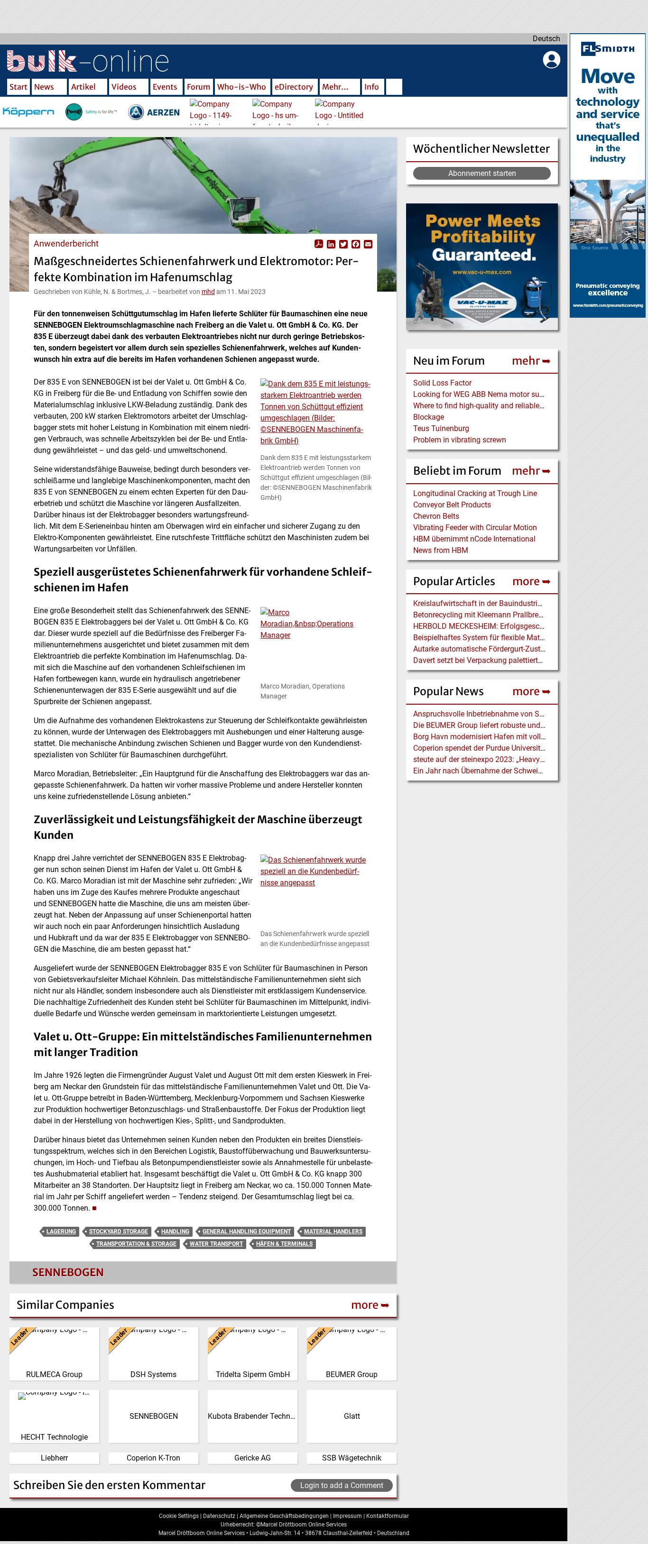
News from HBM (440, 550)
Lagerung (61, 1231)
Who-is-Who (241, 87)
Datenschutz (219, 1516)
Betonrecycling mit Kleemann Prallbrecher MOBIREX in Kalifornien (523, 614)
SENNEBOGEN (68, 1272)
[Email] (367, 243)
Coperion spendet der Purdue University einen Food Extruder (512, 748)
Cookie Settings (179, 1516)
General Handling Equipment (247, 1231)
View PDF (319, 243)
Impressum (347, 1516)
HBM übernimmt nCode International (474, 538)
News (44, 87)
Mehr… (335, 87)
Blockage (428, 417)
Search (394, 88)
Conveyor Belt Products (452, 504)
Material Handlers (333, 1231)
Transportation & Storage (136, 1244)
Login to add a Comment (341, 1485)
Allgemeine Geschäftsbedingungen (284, 1516)
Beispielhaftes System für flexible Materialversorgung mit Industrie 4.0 (530, 637)
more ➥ (531, 581)
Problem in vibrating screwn (459, 439)
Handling (175, 1231)
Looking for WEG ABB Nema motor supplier (485, 394)
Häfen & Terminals (284, 1244)
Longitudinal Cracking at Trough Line (475, 493)
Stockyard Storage (118, 1231)
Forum (199, 87)
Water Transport (216, 1244)
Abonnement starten (482, 173)
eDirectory (294, 87)
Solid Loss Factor (442, 382)
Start (18, 87)
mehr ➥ (531, 361)
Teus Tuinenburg (441, 428)
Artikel (83, 87)
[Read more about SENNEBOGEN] (30, 1274)
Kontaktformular (387, 1516)
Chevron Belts (436, 516)
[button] (316, 415)
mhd (208, 291)
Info (371, 87)
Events (165, 87)
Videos (124, 87)
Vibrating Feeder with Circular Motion (475, 527)
